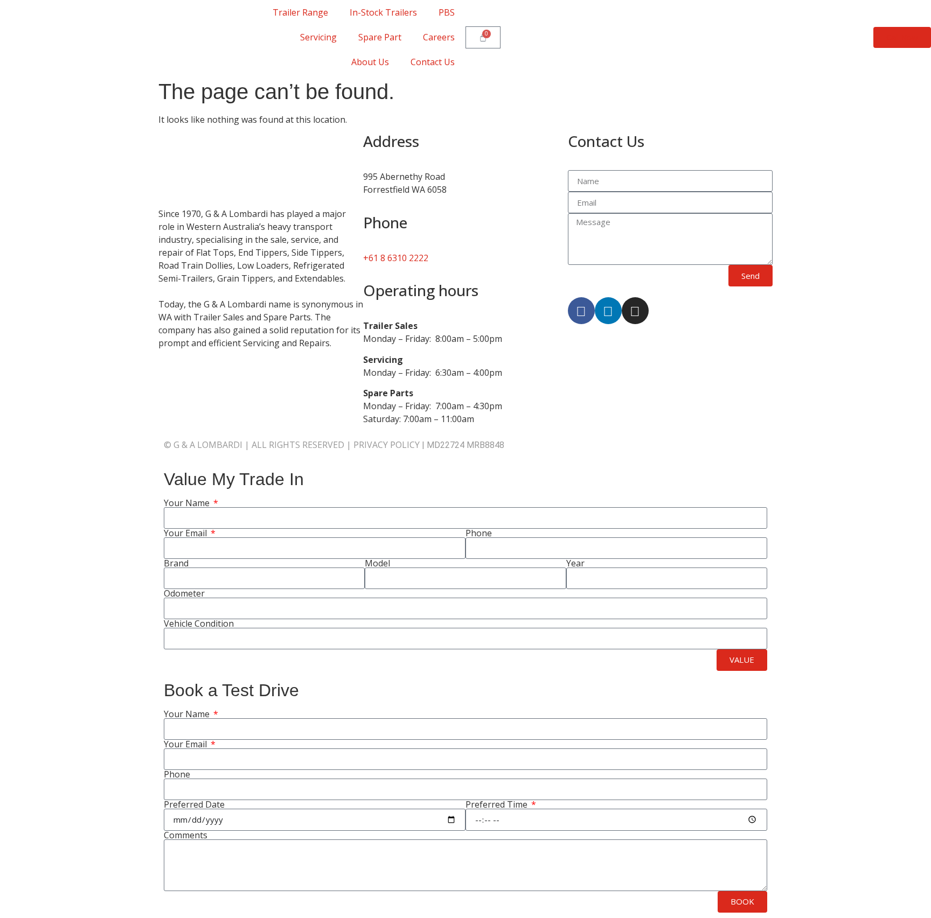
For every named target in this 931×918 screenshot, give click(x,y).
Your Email (186, 533)
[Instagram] (635, 310)
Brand (176, 563)
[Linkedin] (608, 310)
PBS (447, 12)
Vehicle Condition (199, 623)
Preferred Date (194, 804)
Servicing (318, 37)
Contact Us (433, 62)
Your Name (188, 503)
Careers (439, 37)
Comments (185, 835)
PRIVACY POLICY (386, 445)
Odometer (184, 593)
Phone (479, 533)
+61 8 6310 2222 (395, 258)
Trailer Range (300, 12)
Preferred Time (498, 804)
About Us (370, 62)
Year (575, 563)
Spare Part (379, 37)
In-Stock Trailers (383, 12)
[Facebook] (581, 310)
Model (377, 563)
